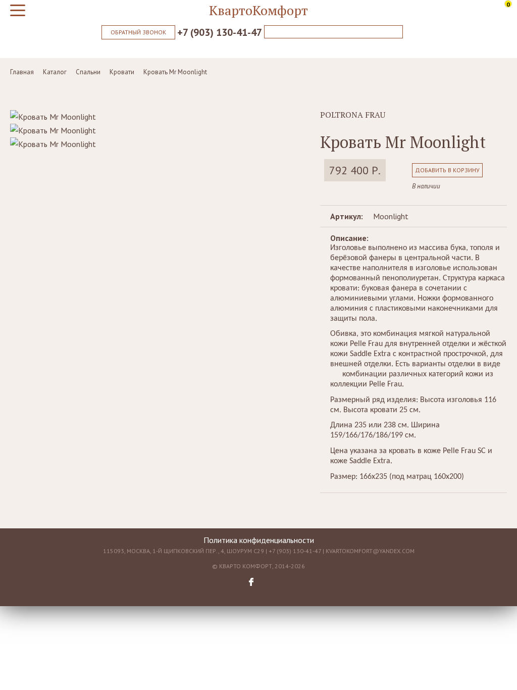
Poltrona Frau (352, 114)
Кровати (122, 72)
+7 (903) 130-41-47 (219, 32)
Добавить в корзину (447, 170)
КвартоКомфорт (258, 10)
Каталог (55, 72)
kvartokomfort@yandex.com (370, 551)
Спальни (88, 72)
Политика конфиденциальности (258, 540)
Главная (22, 72)
